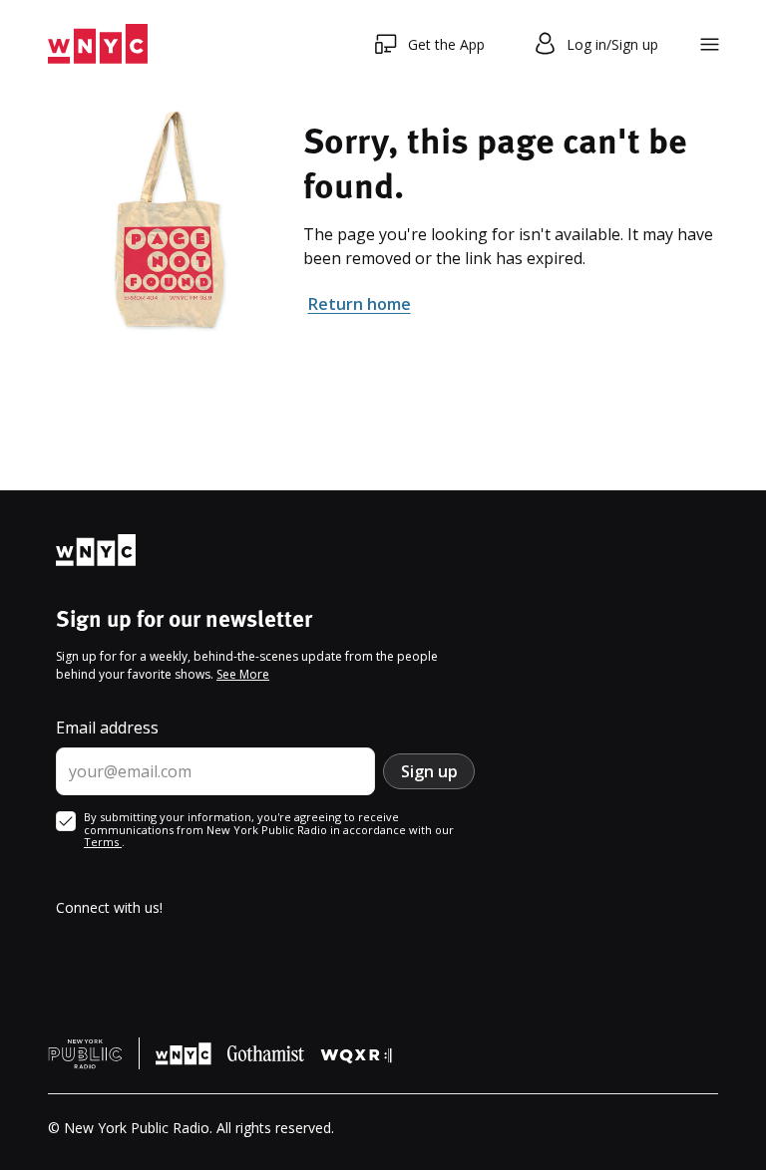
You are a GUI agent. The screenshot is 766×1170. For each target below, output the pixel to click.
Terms (103, 841)
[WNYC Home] (98, 44)
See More (242, 674)
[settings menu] (709, 44)
